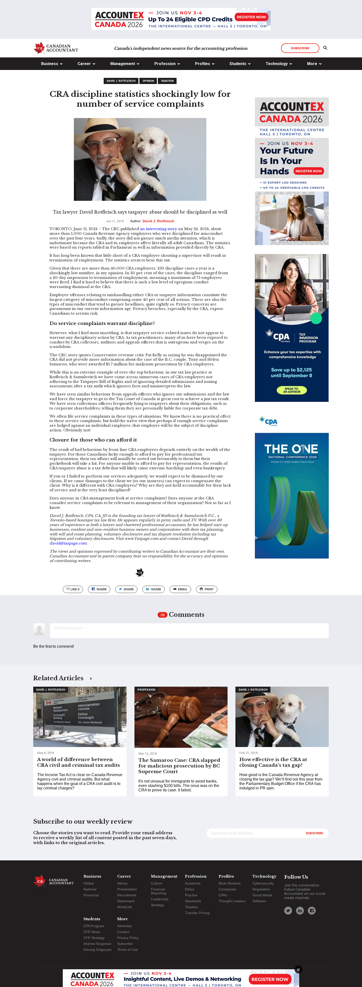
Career (84, 63)
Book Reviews (230, 883)
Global (88, 883)
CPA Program (93, 926)
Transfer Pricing (197, 913)
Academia (192, 883)
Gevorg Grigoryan (97, 950)
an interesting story (158, 229)
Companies (227, 889)
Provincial (91, 895)
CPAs (223, 895)
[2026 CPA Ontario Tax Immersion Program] (292, 332)
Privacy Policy (128, 938)
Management (122, 63)
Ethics (189, 889)
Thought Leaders (232, 901)
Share (102, 589)
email (182, 589)
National (89, 889)
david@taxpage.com (67, 543)
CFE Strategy (93, 938)
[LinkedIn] (300, 911)
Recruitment (126, 895)
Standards (193, 901)
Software (259, 901)
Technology (277, 63)
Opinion (148, 81)
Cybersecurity (263, 883)
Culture (156, 883)
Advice (122, 883)
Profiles (202, 63)
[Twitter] (288, 911)
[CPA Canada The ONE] (292, 489)
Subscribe (300, 48)
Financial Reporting (158, 891)
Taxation (167, 81)
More (312, 63)
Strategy (157, 905)
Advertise (124, 926)
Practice (191, 895)
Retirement (125, 901)
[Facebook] (312, 911)
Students (238, 63)
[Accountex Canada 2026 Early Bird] (181, 19)
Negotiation (261, 889)
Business (49, 63)
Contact (123, 932)
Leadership (159, 899)
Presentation (127, 889)
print (209, 589)
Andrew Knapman (97, 944)
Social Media (262, 895)
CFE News (91, 932)
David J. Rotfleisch (121, 81)
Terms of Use (127, 950)
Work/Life (124, 907)
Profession (165, 63)
